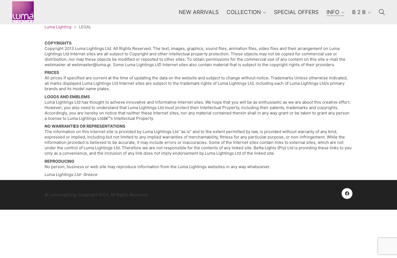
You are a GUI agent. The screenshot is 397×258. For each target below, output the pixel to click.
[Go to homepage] (23, 12)
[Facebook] (347, 193)
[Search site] (382, 12)
